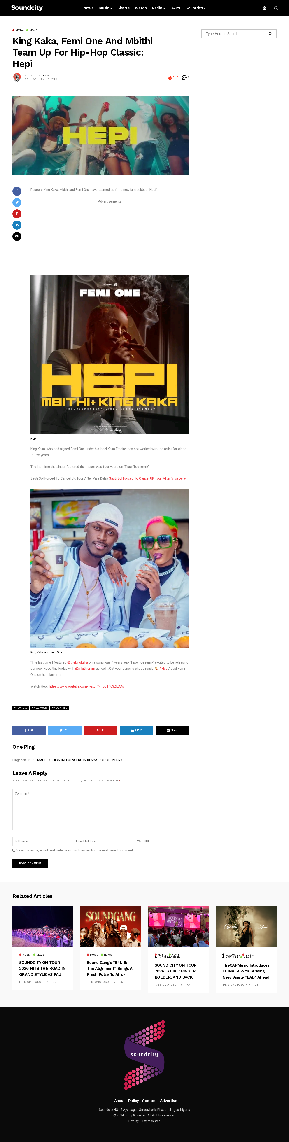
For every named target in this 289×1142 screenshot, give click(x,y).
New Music (41, 707)
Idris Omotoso (30, 982)
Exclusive (233, 955)
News (88, 8)
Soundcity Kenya (37, 75)
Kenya (20, 30)
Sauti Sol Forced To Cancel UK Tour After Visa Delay (148, 478)
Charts (123, 8)
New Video (61, 707)
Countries (194, 8)
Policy (133, 1100)
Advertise (168, 1100)
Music (104, 8)
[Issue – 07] (144, 1055)
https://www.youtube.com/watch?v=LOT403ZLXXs (86, 686)
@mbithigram (85, 669)
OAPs (175, 8)
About (119, 1100)
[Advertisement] (109, 236)
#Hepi (163, 669)
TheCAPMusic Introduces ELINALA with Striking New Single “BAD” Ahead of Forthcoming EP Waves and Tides (245, 977)
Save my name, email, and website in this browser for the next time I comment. (75, 850)
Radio (157, 8)
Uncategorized (169, 957)
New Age (232, 957)
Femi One (21, 707)
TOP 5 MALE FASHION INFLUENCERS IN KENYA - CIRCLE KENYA (75, 760)
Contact (149, 1100)
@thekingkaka (77, 662)
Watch (141, 8)
